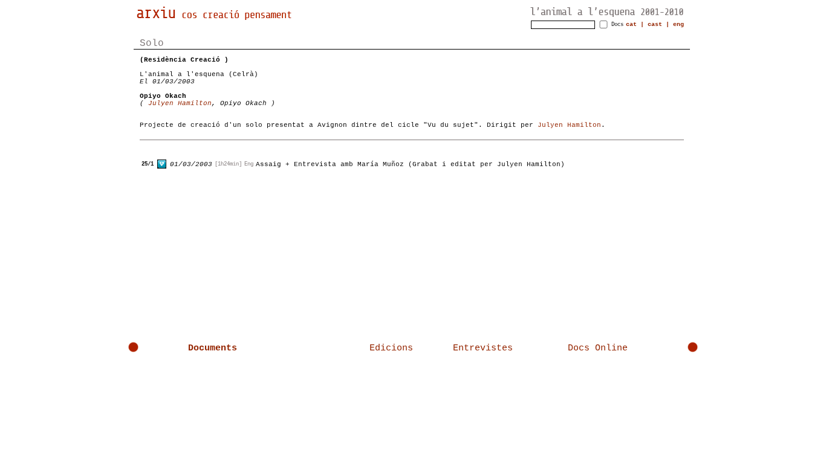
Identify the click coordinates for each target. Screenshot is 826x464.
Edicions (391, 348)
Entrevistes (483, 348)
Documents (212, 348)
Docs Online (598, 348)
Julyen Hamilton (180, 103)
